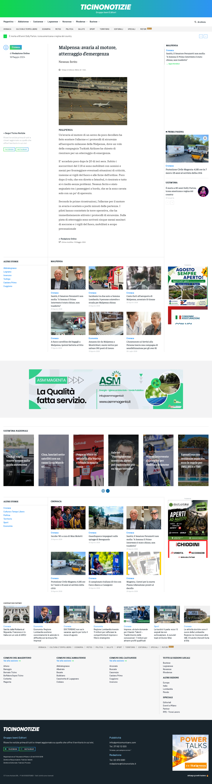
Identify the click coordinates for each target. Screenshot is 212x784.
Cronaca (16, 47)
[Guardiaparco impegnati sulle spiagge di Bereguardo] (106, 517)
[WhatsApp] (104, 249)
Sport (156, 626)
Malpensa (172, 45)
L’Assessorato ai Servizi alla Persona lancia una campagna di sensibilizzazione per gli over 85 (142, 344)
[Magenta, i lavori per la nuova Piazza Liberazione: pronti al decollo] (143, 563)
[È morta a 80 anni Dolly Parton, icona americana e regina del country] (203, 191)
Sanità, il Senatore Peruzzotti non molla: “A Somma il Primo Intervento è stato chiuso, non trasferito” (185, 56)
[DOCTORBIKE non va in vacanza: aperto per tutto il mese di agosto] (77, 614)
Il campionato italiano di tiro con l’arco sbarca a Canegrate (105, 583)
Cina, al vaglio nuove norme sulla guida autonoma (18, 460)
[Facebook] (84, 249)
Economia (93, 338)
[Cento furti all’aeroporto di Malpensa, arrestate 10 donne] (143, 278)
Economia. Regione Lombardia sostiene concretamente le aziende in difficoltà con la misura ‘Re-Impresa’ (46, 635)
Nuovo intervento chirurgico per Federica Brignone (157, 460)
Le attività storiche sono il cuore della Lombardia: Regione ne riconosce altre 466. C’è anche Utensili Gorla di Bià (196, 635)
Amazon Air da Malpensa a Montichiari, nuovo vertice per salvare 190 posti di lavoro (103, 344)
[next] (205, 36)
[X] (90, 249)
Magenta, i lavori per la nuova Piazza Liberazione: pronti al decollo (140, 584)
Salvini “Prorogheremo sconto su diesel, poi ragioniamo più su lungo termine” (123, 460)
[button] (199, 22)
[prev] (201, 36)
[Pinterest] (97, 249)
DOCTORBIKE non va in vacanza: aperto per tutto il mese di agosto (76, 632)
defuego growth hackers (196, 775)
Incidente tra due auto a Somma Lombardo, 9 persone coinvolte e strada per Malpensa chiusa (104, 299)
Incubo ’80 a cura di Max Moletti (66, 535)
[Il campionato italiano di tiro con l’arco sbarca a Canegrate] (106, 563)
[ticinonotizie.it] (106, 7)
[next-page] (172, 203)
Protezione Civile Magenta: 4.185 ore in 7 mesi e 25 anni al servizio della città (68, 584)
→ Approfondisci (173, 64)
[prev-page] (167, 203)
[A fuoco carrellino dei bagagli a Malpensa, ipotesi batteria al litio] (68, 323)
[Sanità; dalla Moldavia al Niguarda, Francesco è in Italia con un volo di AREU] (16, 614)
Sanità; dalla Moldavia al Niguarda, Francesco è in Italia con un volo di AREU (14, 632)
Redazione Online (21, 53)
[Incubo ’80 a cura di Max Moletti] (68, 517)
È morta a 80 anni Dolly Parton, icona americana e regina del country (40, 36)
